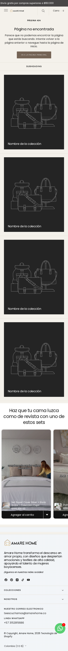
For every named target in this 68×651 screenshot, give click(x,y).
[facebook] (6, 580)
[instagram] (17, 580)
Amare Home (26, 633)
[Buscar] (43, 11)
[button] (5, 10)
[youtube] (28, 580)
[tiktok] (23, 580)
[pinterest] (12, 580)
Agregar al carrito (22, 515)
